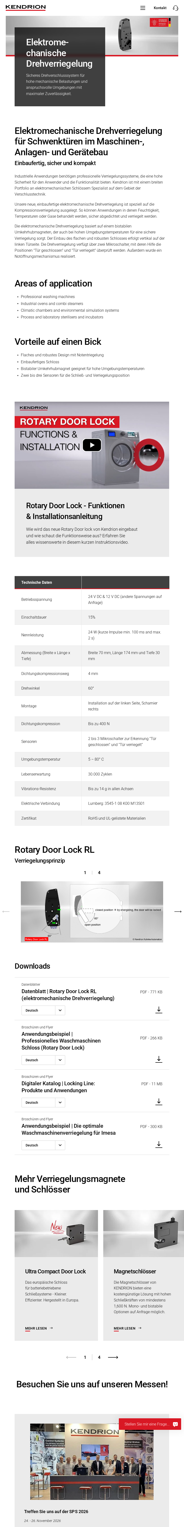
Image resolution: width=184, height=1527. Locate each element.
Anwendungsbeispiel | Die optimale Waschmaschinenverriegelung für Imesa (69, 1129)
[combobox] (43, 1010)
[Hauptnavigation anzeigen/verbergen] (142, 8)
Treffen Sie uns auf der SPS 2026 (56, 1511)
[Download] (157, 1010)
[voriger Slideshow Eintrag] (11, 906)
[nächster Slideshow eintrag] (172, 906)
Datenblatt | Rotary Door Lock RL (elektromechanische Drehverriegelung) (68, 994)
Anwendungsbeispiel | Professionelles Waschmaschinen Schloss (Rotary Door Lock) (61, 1041)
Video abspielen (92, 445)
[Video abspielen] (92, 445)
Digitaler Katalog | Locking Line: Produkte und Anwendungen (58, 1086)
